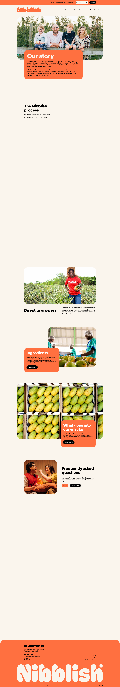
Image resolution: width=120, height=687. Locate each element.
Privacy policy (99, 685)
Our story (81, 9)
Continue (93, 2)
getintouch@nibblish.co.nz (32, 656)
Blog (95, 9)
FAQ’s (65, 485)
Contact (100, 9)
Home (66, 9)
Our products (73, 9)
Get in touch (75, 485)
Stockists (94, 658)
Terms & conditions (91, 685)
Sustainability (89, 9)
